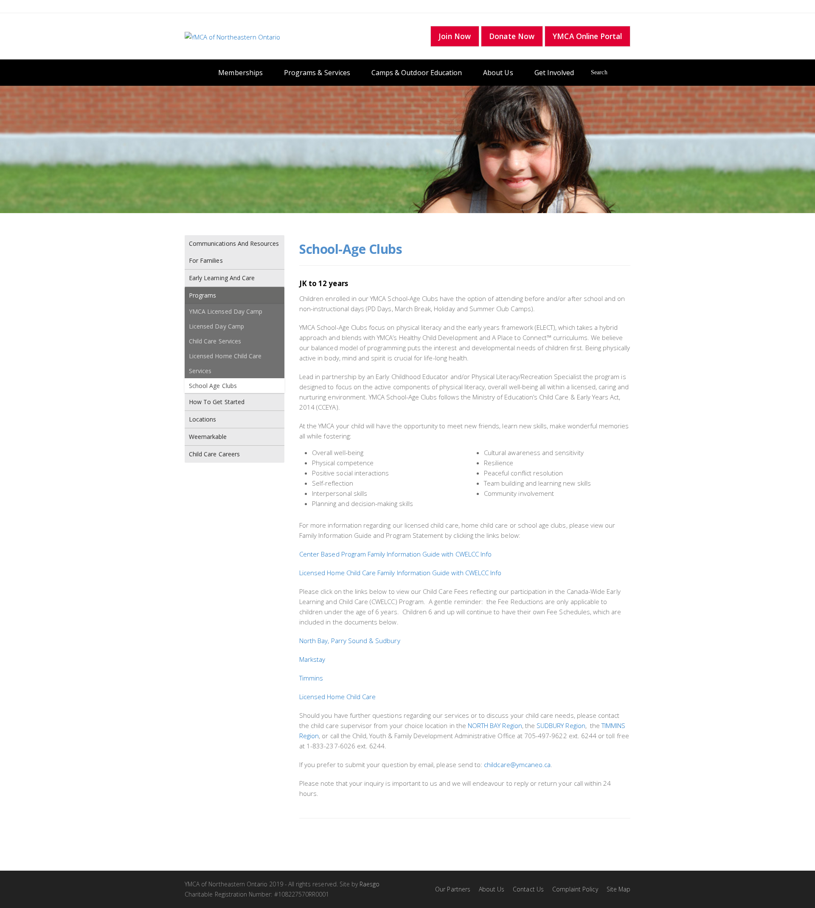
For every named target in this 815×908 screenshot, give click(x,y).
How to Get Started (216, 402)
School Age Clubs (213, 386)
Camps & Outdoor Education (416, 72)
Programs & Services (317, 72)
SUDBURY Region (561, 725)
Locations (202, 419)
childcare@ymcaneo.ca (517, 764)
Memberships (240, 72)
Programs (202, 295)
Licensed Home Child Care (337, 696)
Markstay (312, 659)
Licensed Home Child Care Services (225, 363)
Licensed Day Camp (216, 326)
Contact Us (528, 889)
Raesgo (369, 884)
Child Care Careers (214, 454)
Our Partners (452, 889)
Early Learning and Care (222, 278)
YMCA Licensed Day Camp (225, 311)
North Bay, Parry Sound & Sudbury (349, 640)
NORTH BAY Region (495, 725)
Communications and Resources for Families (234, 251)
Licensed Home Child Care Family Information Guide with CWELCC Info (400, 572)
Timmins (311, 678)
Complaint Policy (575, 889)
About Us (498, 72)
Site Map (618, 889)
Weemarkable (208, 437)
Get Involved (554, 72)
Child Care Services (215, 341)
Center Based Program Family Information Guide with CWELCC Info (395, 554)
